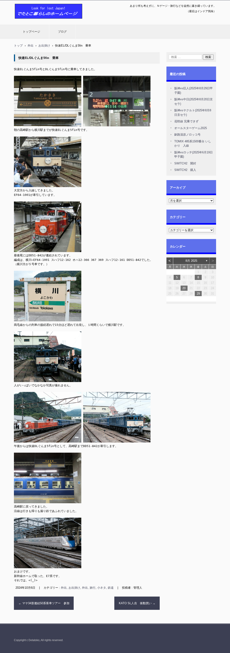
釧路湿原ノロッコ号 (187, 134)
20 (184, 288)
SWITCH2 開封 (185, 163)
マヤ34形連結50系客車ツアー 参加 (43, 603)
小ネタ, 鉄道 (105, 587)
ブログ (62, 31)
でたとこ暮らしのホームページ (37, 21)
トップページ (31, 31)
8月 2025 (191, 260)
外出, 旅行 (88, 587)
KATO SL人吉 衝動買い (137, 603)
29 (198, 293)
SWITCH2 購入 (185, 170)
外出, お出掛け (70, 587)
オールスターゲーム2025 (190, 128)
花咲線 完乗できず (186, 121)
